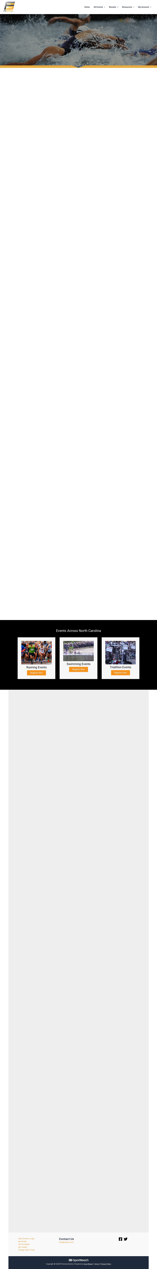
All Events (98, 7)
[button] (104, 7)
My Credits (22, 1247)
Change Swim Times (26, 1250)
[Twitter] (126, 1239)
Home (87, 7)
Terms (96, 1264)
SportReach (88, 1264)
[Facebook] (120, 1239)
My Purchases (24, 1244)
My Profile (22, 1241)
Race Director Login (26, 1238)
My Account (143, 7)
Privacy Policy (106, 1264)
